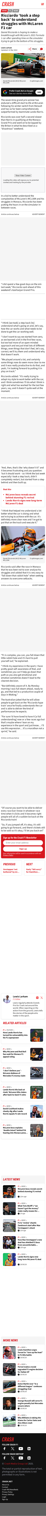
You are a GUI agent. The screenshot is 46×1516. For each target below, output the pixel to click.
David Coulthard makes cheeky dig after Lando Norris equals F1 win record (15, 1111)
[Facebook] (5, 1449)
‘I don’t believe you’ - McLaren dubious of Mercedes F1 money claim (14, 1073)
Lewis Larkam (6, 48)
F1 (10, 11)
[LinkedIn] (30, 1449)
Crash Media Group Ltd (16, 1463)
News (16, 11)
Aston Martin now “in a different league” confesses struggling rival (30, 1386)
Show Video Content (23, 176)
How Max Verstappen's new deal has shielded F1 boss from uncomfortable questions (30, 1242)
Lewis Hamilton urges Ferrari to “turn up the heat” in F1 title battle (30, 1352)
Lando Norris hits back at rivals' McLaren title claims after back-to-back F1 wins (14, 1092)
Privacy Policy (8, 855)
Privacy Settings (8, 1494)
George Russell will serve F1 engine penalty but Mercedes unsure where (30, 1403)
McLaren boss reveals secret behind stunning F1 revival (21, 496)
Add (39, 92)
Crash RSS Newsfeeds (10, 1490)
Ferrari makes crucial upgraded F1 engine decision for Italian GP (30, 1369)
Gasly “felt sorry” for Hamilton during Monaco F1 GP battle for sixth (34, 870)
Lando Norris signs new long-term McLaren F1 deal (24, 502)
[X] (13, 1449)
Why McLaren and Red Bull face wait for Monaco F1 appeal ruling (14, 1054)
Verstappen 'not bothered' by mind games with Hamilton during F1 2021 (11, 870)
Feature (10, 1030)
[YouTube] (21, 1449)
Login (4, 1497)
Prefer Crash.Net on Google (21, 91)
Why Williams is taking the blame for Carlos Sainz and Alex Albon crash (29, 1420)
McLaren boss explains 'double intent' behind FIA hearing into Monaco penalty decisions (15, 1130)
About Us (5, 1485)
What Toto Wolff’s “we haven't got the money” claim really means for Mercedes (28, 1208)
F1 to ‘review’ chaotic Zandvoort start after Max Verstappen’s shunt (29, 1225)
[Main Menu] (42, 4)
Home (4, 11)
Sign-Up (5, 1499)
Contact (5, 1487)
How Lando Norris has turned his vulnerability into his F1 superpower (15, 1035)
